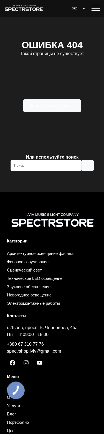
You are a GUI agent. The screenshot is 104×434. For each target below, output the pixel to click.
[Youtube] (39, 362)
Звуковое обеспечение (28, 286)
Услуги (13, 405)
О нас (12, 397)
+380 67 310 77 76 (25, 344)
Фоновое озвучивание (28, 261)
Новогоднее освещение (29, 295)
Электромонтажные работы (33, 303)
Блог (11, 414)
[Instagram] (26, 362)
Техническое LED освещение (34, 278)
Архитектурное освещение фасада (40, 253)
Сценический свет (24, 270)
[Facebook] (12, 362)
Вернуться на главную (52, 105)
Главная (14, 389)
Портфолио (18, 422)
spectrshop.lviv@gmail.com (34, 351)
